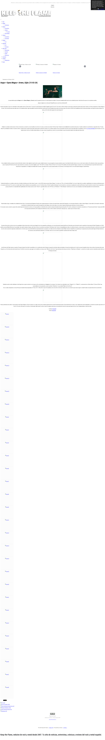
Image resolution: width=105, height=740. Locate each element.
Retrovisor (7, 55)
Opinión (6, 52)
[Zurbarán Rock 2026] (7, 706)
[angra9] (7, 507)
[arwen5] (7, 571)
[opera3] (7, 623)
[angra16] (7, 404)
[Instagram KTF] (51, 76)
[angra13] (7, 365)
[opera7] (7, 674)
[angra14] (7, 378)
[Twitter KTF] (49, 76)
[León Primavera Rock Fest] (6, 709)
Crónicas (4, 35)
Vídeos (6, 30)
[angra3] (7, 430)
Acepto (52, 5)
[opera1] (7, 597)
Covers (8, 31)
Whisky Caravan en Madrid (41, 72)
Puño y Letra (4, 48)
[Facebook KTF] (52, 76)
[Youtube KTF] (54, 76)
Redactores (7, 60)
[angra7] (7, 481)
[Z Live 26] (2, 702)
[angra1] (7, 314)
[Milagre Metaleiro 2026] (5, 707)
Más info (52, 7)
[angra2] (7, 417)
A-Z (5, 41)
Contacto (4, 58)
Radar (6, 53)
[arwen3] (7, 545)
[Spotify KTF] (56, 76)
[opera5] (7, 648)
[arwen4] (7, 558)
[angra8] (7, 494)
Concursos (4, 56)
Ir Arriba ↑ (65, 727)
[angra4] (7, 442)
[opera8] (7, 687)
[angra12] (7, 352)
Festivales (7, 25)
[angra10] (7, 327)
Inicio (3, 21)
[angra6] (7, 468)
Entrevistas (4, 43)
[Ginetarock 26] (3, 711)
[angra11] (7, 339)
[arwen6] (7, 584)
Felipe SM (51, 727)
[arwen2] (7, 533)
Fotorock (6, 46)
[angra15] (7, 391)
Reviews (4, 40)
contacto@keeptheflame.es (52, 719)
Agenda (4, 23)
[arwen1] (7, 520)
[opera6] (7, 661)
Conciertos (7, 28)
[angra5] (7, 455)
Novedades (7, 33)
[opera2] (7, 610)
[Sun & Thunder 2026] (5, 704)
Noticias (4, 26)
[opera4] (7, 635)
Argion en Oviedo (56, 72)
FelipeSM (54, 309)
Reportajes (7, 50)
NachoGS (54, 310)
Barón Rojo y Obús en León (24, 72)
